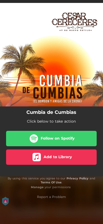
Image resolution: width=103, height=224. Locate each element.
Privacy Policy (77, 178)
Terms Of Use (51, 182)
